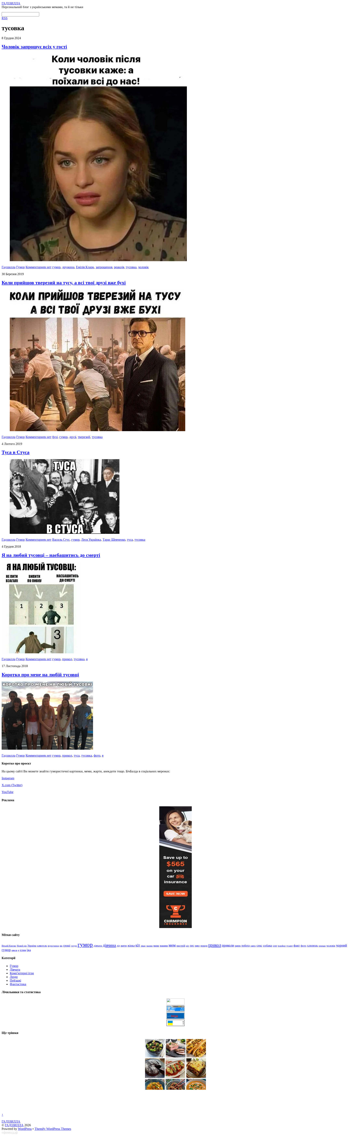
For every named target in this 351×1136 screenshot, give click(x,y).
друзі (72, 437)
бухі (55, 437)
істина (23, 950)
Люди (14, 977)
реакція (119, 267)
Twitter (16, 785)
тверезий (84, 437)
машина (164, 945)
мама (156, 945)
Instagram (8, 778)
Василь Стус (61, 539)
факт (297, 945)
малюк (149, 945)
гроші (66, 945)
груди (74, 946)
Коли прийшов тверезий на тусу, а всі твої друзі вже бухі (64, 282)
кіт (137, 945)
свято (253, 945)
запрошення (104, 267)
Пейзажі (15, 980)
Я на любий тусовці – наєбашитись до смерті (51, 555)
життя (124, 945)
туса (130, 539)
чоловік (143, 267)
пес (192, 945)
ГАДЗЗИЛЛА (14, 1125)
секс (259, 945)
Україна (31, 945)
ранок (238, 945)
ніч (187, 945)
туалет (289, 945)
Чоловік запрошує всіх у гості (34, 46)
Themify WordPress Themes (53, 1129)
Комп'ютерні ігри (22, 973)
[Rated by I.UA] (175, 1003)
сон (275, 945)
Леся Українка (91, 539)
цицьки (322, 945)
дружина (68, 267)
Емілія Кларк (85, 267)
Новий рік (22, 945)
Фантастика (18, 984)
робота (246, 945)
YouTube (7, 792)
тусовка (131, 267)
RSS (5, 18)
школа (14, 950)
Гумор (20, 267)
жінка (131, 945)
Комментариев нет (38, 267)
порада (203, 945)
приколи (228, 945)
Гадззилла (8, 267)
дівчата (98, 945)
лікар (143, 945)
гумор (56, 267)
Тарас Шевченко (114, 539)
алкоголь (42, 945)
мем (172, 945)
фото (97, 755)
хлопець (312, 945)
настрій (181, 945)
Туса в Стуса (15, 452)
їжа (29, 950)
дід (118, 945)
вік (61, 945)
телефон (282, 945)
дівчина (109, 945)
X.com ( (7, 785)
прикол (67, 659)
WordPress (25, 1129)
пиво (197, 945)
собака (267, 945)
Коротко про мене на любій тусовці (40, 674)
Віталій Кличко (9, 945)
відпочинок (53, 945)
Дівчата (15, 969)
